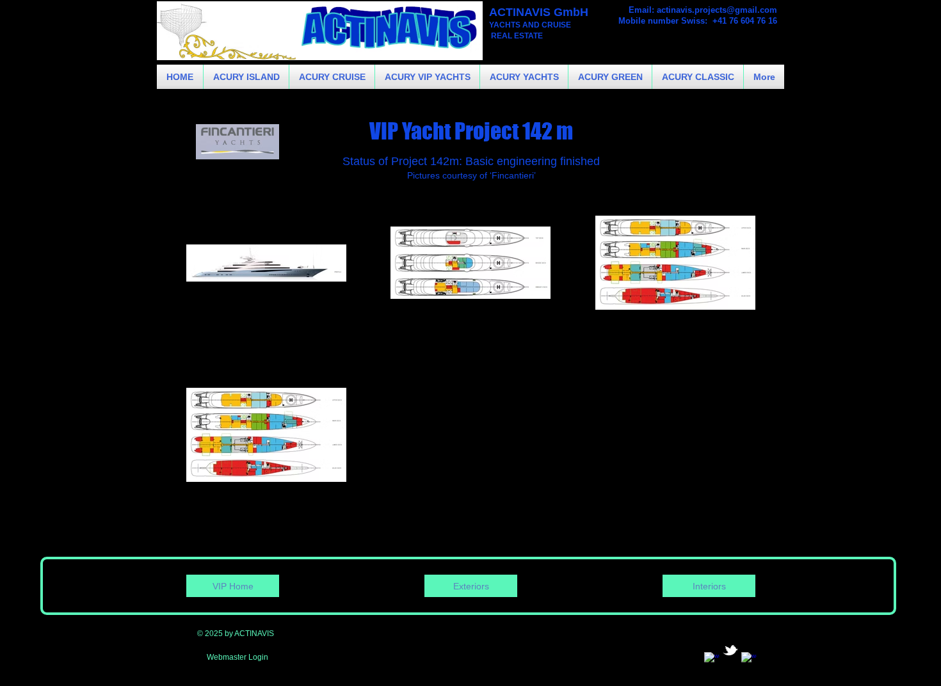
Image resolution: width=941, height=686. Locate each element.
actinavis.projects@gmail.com (717, 10)
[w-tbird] (730, 650)
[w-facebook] (712, 659)
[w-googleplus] (749, 659)
